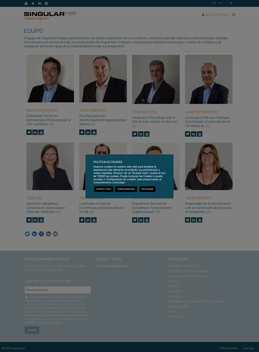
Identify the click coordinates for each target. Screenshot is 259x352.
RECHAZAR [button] (147, 189)
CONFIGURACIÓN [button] (126, 189)
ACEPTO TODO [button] (103, 189)
